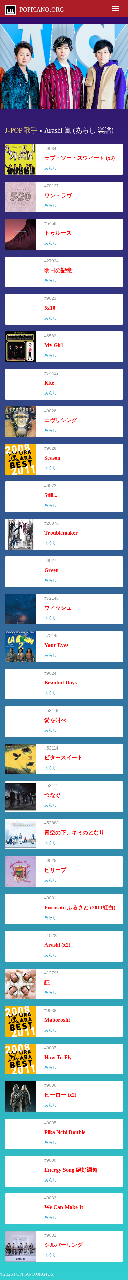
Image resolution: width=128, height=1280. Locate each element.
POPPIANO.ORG (40, 9)
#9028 (53, 458)
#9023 (53, 308)
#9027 (53, 570)
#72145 (56, 645)
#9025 (55, 870)
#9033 (63, 1208)
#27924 (58, 271)
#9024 (60, 683)
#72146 (58, 608)
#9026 (60, 420)
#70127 (58, 196)
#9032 (63, 1245)
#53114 (63, 758)
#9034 (79, 158)
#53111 (53, 795)
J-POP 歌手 (21, 130)
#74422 (53, 383)
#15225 (57, 945)
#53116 (55, 720)
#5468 (58, 233)
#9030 (71, 1170)
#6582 (53, 346)
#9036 (60, 1095)
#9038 (57, 1020)
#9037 (58, 1058)
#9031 (79, 908)
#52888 (74, 833)
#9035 (64, 1133)
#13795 (53, 983)
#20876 (61, 533)
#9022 (53, 495)
